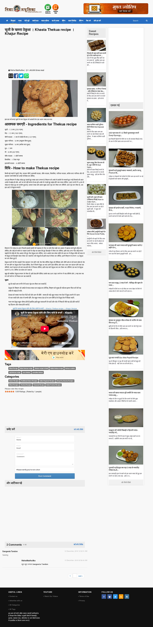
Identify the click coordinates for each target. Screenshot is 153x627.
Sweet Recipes (14, 381)
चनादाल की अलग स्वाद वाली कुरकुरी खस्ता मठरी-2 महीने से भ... (125, 246)
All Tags (12, 609)
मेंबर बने (88, 20)
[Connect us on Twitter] (115, 596)
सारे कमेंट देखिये (78, 429)
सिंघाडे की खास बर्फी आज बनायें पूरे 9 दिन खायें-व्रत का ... (96, 54)
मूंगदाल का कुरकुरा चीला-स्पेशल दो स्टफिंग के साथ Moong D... (125, 321)
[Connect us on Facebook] (104, 596)
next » (80, 576)
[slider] (9, 391)
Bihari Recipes (14, 385)
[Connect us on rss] (121, 596)
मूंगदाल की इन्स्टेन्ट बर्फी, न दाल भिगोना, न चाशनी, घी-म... (125, 208)
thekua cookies (70, 368)
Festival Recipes (26, 385)
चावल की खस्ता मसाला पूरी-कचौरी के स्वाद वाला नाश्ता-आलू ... (124, 393)
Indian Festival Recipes (53, 385)
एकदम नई (115, 105)
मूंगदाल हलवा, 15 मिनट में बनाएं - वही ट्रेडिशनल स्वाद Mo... (96, 89)
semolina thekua (37, 372)
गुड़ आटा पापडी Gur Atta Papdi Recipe (123, 357)
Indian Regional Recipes (47, 381)
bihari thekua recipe (26, 368)
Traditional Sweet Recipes (29, 381)
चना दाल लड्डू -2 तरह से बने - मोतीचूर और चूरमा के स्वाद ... (125, 283)
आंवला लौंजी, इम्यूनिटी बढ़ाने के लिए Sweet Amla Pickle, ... (96, 234)
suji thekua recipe (14, 372)
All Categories (14, 605)
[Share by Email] (10, 75)
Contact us (13, 596)
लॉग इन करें (97, 20)
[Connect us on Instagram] (127, 596)
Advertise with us (15, 600)
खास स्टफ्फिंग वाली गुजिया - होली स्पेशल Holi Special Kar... (95, 126)
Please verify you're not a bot (28, 470)
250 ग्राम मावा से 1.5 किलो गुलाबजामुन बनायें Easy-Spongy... (124, 134)
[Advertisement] (45, 53)
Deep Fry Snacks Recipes (65, 381)
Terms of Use (84, 596)
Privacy (82, 600)
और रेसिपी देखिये (96, 252)
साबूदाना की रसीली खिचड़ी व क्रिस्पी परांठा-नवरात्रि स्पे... (123, 431)
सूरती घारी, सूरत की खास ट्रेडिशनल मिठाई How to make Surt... (95, 199)
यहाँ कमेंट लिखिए (78, 544)
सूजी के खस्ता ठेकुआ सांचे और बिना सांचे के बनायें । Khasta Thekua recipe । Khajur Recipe (45, 308)
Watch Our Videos (51, 596)
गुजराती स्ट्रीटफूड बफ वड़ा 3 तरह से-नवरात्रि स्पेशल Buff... (124, 468)
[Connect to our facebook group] (109, 596)
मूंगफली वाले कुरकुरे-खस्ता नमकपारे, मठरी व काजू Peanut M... (125, 171)
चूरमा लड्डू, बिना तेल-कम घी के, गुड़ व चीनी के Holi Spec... (95, 164)
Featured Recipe (38, 385)
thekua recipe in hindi (41, 368)
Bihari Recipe (13, 368)
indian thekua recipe (56, 368)
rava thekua (26, 372)
